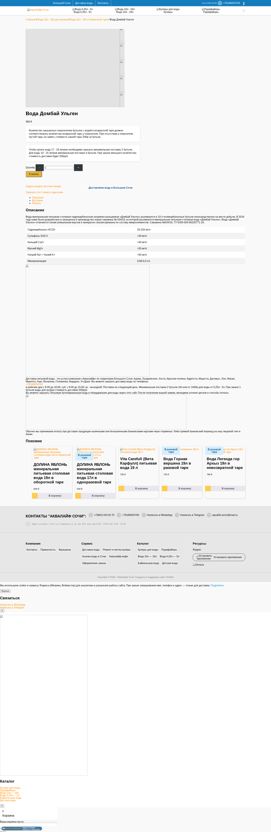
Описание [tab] (38, 197)
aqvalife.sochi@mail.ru (225, 515)
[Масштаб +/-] (1, 828)
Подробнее (217, 585)
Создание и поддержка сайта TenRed (154, 577)
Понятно (5, 591)
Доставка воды (84, 3)
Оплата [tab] (36, 203)
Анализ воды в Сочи (94, 556)
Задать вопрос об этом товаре (43, 186)
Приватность (48, 549)
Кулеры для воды (148, 549)
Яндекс (197, 549)
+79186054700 (34, 384)
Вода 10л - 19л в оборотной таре (89, 19)
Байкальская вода (148, 563)
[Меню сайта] (243, 10)
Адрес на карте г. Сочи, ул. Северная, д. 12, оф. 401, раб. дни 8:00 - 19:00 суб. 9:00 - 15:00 (78, 524)
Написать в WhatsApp (159, 515)
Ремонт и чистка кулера (116, 549)
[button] (135, 788)
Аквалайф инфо (118, 556)
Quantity (30, 167)
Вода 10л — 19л (147, 556)
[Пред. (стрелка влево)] (1, 831)
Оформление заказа (94, 563)
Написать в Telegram (192, 515)
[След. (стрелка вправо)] (4, 831)
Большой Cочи (61, 3)
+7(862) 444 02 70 (104, 515)
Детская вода (170, 563)
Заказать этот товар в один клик (44, 192)
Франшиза (65, 549)
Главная (30, 19)
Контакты (103, 3)
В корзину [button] (55, 495)
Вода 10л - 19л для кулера (52, 19)
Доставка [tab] (37, 200)
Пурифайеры (169, 549)
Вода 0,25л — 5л (169, 556)
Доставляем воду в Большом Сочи (111, 187)
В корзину (34, 174)
